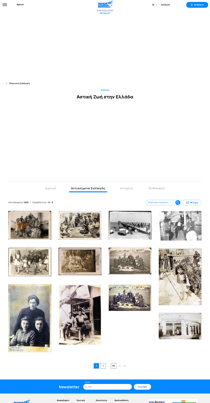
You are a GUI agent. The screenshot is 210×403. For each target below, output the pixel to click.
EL (153, 4)
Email (88, 382)
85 (113, 365)
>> (124, 365)
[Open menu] (5, 4)
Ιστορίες (126, 188)
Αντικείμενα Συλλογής (88, 188)
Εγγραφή (178, 4)
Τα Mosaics (156, 188)
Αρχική (20, 4)
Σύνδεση (165, 4)
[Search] (177, 202)
